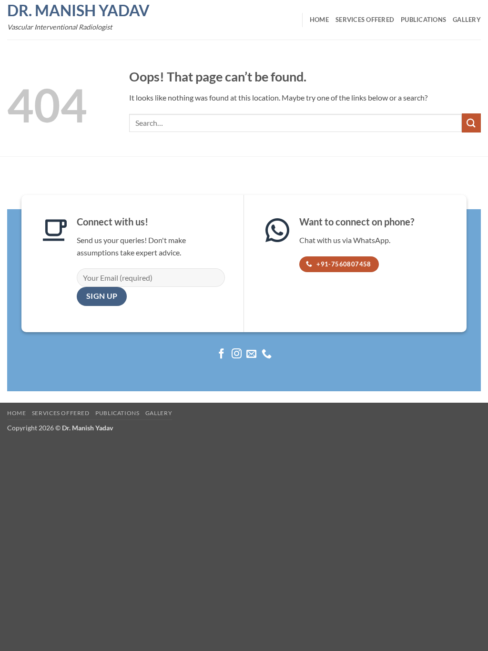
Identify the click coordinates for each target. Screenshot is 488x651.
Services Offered (365, 19)
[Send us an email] (251, 354)
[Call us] (267, 354)
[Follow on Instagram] (237, 354)
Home (319, 19)
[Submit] (471, 122)
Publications (423, 19)
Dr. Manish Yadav (78, 10)
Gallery (467, 19)
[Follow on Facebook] (221, 354)
